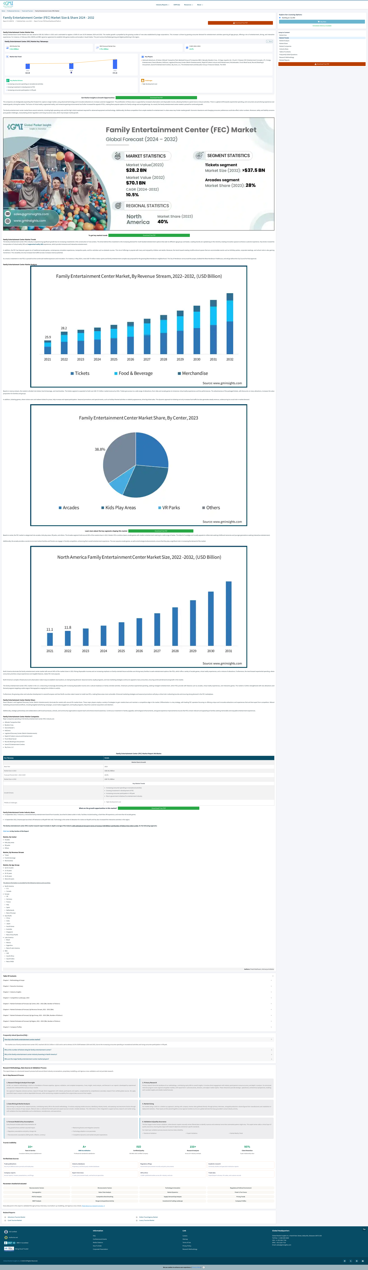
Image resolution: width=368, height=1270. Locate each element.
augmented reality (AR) (35, 244)
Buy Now (323, 22)
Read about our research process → (93, 1206)
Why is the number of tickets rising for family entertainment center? (28, 1050)
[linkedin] (345, 1261)
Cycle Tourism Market (15, 1220)
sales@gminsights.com (283, 1245)
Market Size (283, 35)
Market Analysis (284, 41)
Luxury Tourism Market (146, 1220)
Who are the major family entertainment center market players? (27, 1059)
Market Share (283, 43)
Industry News (283, 49)
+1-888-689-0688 (283, 1238)
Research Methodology (286, 57)
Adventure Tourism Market (16, 1217)
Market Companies (285, 46)
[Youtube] (363, 1261)
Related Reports (284, 60)
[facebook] (357, 1261)
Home (3, 11)
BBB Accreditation (84, 1151)
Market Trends (284, 38)
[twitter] (351, 1261)
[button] (272, 976)
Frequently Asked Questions (288, 55)
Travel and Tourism (27, 11)
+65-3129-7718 (281, 1243)
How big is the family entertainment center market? (22, 1039)
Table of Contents (285, 52)
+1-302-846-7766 (281, 1240)
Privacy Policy (196, 1267)
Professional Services (13, 11)
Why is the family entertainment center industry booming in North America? (31, 1054)
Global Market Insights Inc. (11, 1261)
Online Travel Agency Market (148, 1217)
